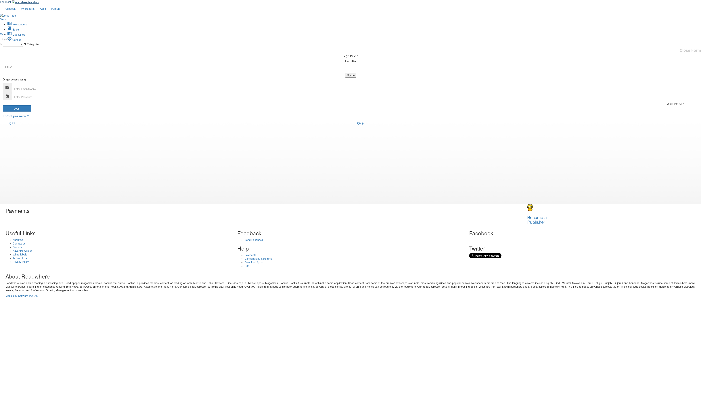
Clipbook (10, 8)
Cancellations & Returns (258, 258)
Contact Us (19, 243)
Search (4, 19)
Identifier (350, 61)
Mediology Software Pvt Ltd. (21, 296)
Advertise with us (22, 251)
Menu (3, 34)
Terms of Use (20, 258)
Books (13, 29)
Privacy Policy (21, 262)
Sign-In (350, 75)
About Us (18, 240)
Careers (17, 247)
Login (17, 108)
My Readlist (28, 8)
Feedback (6, 2)
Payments (250, 255)
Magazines (16, 34)
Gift (247, 266)
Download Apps (254, 262)
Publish (55, 8)
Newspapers (17, 24)
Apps (43, 8)
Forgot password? (16, 116)
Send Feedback (254, 240)
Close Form (690, 50)
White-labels (20, 254)
